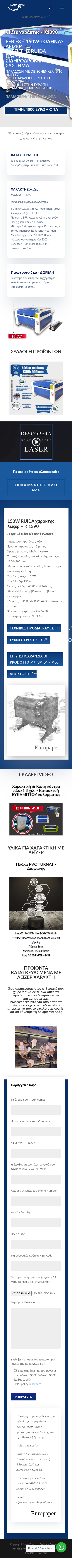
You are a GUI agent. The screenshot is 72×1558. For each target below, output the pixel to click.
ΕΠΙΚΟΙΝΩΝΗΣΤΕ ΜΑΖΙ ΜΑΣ (36, 487)
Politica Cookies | (51, 1544)
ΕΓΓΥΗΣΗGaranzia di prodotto (28, 659)
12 (53, 1065)
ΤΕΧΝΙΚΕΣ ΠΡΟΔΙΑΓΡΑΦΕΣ (32, 628)
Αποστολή (19, 673)
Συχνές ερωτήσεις (26, 640)
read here (35, 1384)
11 (50, 1065)
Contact (42, 1553)
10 (47, 1065)
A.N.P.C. (30, 1553)
